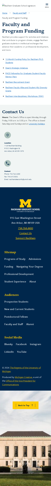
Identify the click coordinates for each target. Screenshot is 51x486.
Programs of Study (14, 259)
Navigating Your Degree (29, 266)
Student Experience (15, 281)
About (32, 281)
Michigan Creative (23, 377)
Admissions (35, 259)
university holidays (37, 123)
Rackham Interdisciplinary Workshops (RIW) (24, 96)
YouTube (22, 351)
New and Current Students (19, 309)
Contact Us (25, 233)
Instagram (35, 344)
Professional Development (19, 274)
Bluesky (8, 344)
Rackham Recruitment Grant (17, 81)
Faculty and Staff (20, 12)
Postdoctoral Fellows (16, 316)
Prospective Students (16, 301)
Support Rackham (25, 238)
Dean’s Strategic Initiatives (16, 67)
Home (4, 12)
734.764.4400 (25, 228)
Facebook (21, 344)
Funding (8, 266)
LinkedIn (9, 351)
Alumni (30, 324)
